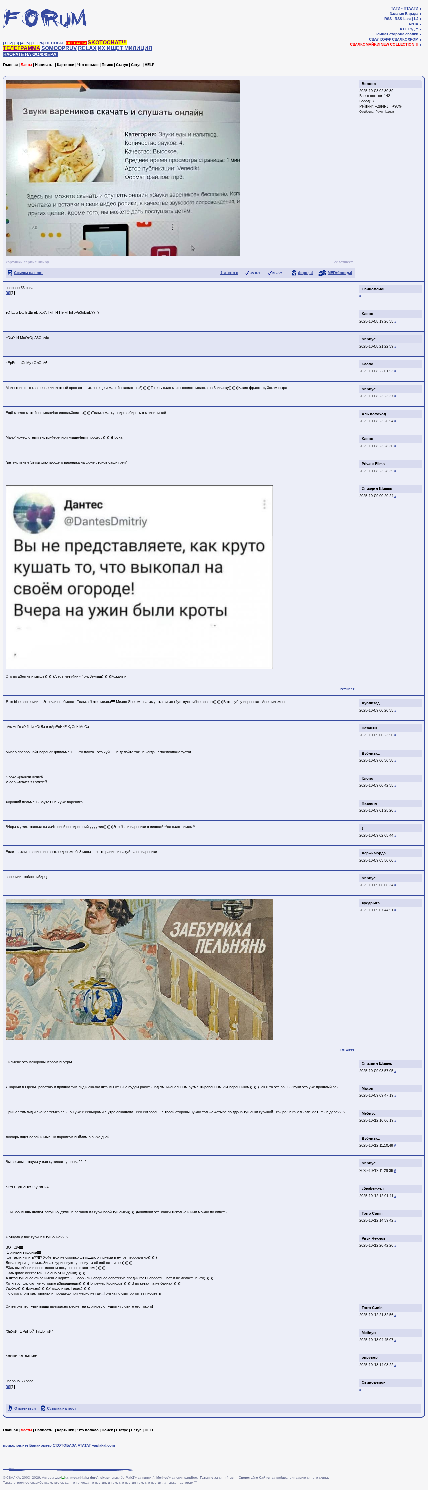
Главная (10, 65)
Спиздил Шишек (377, 489)
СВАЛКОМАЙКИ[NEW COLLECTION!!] (384, 44)
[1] (5, 43)
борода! (305, 273)
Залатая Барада (404, 14)
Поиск (107, 65)
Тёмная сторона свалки (396, 34)
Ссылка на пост (28, 273)
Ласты (26, 65)
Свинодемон (374, 289)
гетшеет (346, 262)
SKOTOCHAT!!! (107, 42)
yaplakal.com (103, 1445)
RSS (388, 19)
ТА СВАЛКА (76, 43)
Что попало (88, 65)
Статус (122, 65)
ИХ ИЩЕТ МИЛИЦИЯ (125, 48)
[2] (11, 43)
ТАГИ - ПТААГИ (404, 8)
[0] (8, 293)
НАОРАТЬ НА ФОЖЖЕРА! (30, 54)
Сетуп (136, 65)
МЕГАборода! (340, 273)
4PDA (413, 24)
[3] (16, 43)
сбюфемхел (373, 1188)
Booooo (369, 84)
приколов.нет (15, 1445)
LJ (416, 19)
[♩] (34, 43)
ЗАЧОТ (255, 273)
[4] (22, 43)
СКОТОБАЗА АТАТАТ (72, 1445)
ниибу (43, 262)
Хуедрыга (371, 903)
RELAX (87, 48)
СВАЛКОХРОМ (405, 39)
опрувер (370, 1357)
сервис (30, 262)
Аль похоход (374, 414)
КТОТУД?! (409, 29)
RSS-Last (403, 19)
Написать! (44, 65)
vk (336, 262)
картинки (14, 262)
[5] (28, 43)
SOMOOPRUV (59, 48)
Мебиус (369, 339)
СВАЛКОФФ (380, 39)
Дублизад (371, 703)
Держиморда (374, 853)
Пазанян (369, 728)
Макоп (367, 1088)
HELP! (150, 65)
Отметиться (25, 1408)
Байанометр (40, 1445)
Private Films (373, 464)
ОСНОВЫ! (55, 43)
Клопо (367, 314)
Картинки (65, 65)
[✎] (41, 43)
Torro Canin (372, 1213)
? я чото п (229, 273)
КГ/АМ (277, 273)
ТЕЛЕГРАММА (21, 48)
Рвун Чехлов (385, 111)
